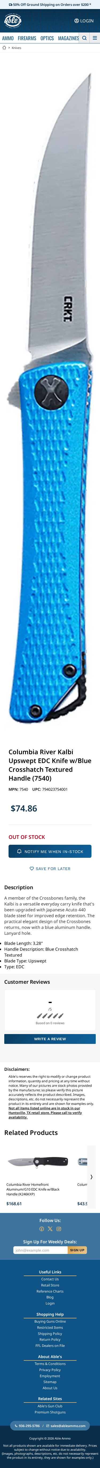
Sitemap (50, 1381)
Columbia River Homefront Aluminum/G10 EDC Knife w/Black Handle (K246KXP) (32, 1189)
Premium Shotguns (50, 1412)
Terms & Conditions (50, 1363)
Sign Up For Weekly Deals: (50, 1242)
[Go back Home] (4, 48)
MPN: (14, 789)
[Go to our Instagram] (58, 1229)
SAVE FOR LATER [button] (53, 868)
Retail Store (50, 1285)
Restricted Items (50, 1327)
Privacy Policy (50, 1369)
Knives (16, 48)
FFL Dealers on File (50, 1345)
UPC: (37, 789)
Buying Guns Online (50, 1321)
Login (50, 1303)
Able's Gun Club (50, 1406)
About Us (50, 1387)
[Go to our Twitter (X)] (50, 1229)
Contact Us (50, 1279)
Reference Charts (50, 1291)
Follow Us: (50, 1220)
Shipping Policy (50, 1333)
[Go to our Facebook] (41, 1229)
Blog (50, 1297)
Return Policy (50, 1339)
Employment (50, 1375)
